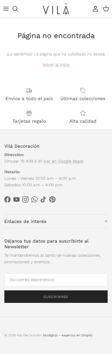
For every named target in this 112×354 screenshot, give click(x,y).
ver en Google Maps (63, 161)
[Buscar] (18, 9)
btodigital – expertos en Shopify (67, 335)
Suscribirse (55, 297)
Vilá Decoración (29, 335)
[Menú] (6, 9)
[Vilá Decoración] (56, 9)
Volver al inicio (56, 64)
